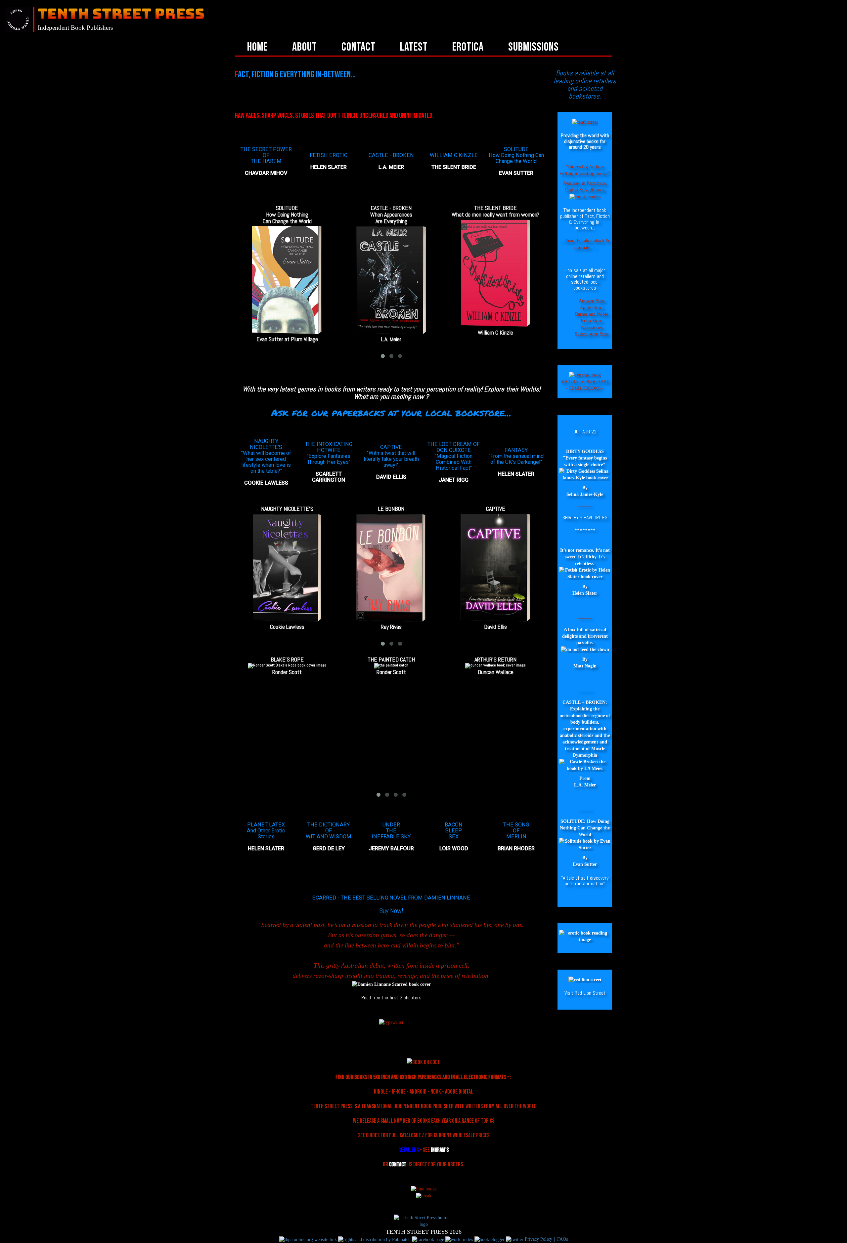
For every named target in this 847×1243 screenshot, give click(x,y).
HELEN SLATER (328, 167)
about (304, 47)
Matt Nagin (585, 665)
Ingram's (440, 1149)
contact (358, 47)
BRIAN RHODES (516, 848)
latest (414, 47)
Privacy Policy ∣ (540, 1239)
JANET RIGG (453, 480)
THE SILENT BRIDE (453, 167)
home (257, 47)
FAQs (562, 1239)
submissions (533, 47)
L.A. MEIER (391, 167)
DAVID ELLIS (391, 477)
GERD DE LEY (329, 848)
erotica (468, 47)
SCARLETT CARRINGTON (328, 477)
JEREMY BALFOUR (391, 848)
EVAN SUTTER (516, 173)
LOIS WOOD (453, 848)
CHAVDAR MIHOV (266, 173)
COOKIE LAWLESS (266, 483)
